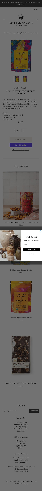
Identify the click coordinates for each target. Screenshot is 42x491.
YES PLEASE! (31, 249)
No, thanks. (31, 254)
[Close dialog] (40, 231)
